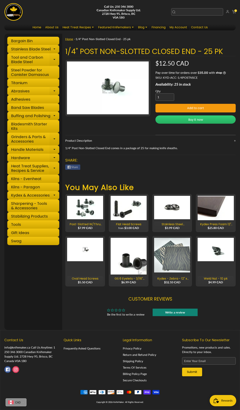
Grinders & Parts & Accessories (35, 139)
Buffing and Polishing (35, 116)
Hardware (35, 158)
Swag (16, 241)
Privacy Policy (132, 348)
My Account (178, 27)
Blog (143, 27)
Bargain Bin (22, 40)
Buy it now (195, 119)
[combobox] (197, 12)
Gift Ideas (20, 232)
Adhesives (20, 99)
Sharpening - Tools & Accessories (29, 206)
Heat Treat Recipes (79, 27)
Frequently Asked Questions (82, 348)
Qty (157, 91)
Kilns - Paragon (25, 187)
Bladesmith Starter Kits (29, 126)
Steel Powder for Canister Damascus (30, 72)
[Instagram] (15, 369)
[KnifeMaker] (13, 12)
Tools (16, 224)
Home (36, 27)
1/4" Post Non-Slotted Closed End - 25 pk (103, 39)
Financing (159, 27)
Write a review (175, 312)
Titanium (19, 82)
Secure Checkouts (135, 380)
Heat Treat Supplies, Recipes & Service (35, 168)
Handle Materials (35, 150)
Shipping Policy (133, 361)
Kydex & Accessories (35, 196)
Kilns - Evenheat (26, 178)
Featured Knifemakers (117, 27)
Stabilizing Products (29, 216)
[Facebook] (7, 369)
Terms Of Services (134, 367)
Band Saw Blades (27, 107)
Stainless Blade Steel (35, 49)
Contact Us (199, 27)
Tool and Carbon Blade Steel (35, 59)
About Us (51, 27)
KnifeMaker (118, 402)
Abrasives (35, 91)
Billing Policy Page (135, 374)
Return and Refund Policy (139, 354)
